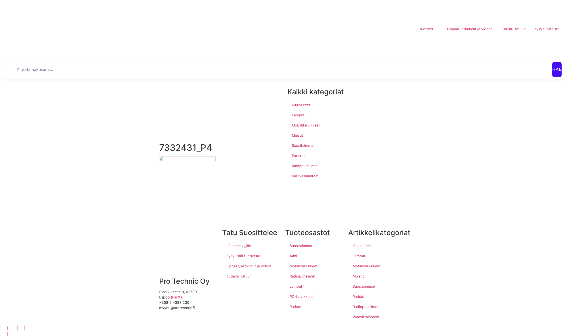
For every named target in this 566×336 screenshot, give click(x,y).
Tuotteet (426, 29)
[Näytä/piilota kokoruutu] (12, 328)
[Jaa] (21, 328)
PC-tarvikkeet (301, 296)
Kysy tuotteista (546, 29)
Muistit (297, 135)
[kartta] (177, 297)
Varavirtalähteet (305, 176)
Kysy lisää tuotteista (243, 256)
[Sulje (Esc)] (29, 328)
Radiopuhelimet (305, 166)
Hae (557, 70)
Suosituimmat (303, 145)
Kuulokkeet (301, 105)
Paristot (298, 155)
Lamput (298, 115)
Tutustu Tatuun (513, 29)
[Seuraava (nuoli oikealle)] (12, 334)
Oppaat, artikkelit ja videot (469, 29)
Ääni (293, 256)
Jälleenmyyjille (239, 246)
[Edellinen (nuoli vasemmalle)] (4, 334)
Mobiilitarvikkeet (306, 125)
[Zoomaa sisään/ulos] (4, 328)
